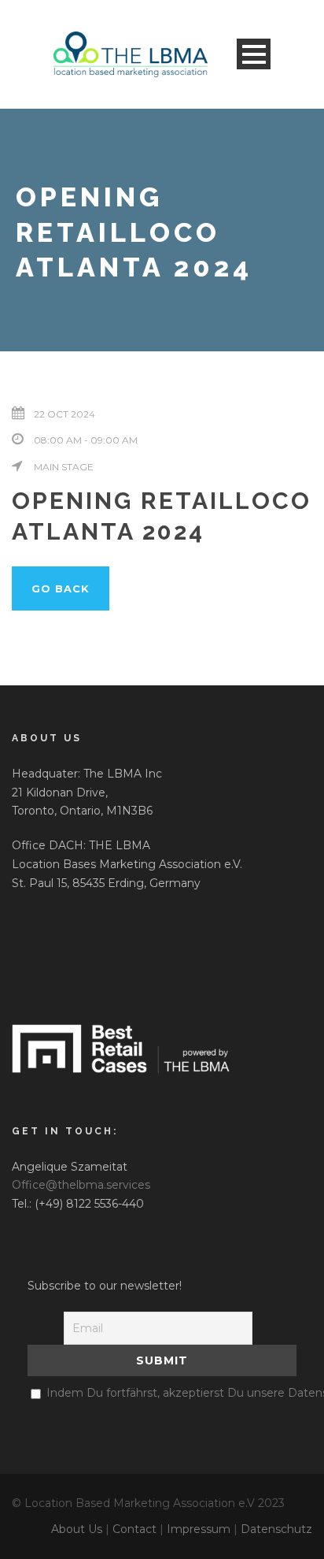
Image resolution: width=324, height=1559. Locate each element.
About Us (76, 1529)
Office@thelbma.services (81, 1185)
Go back (60, 588)
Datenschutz (276, 1529)
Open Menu (254, 54)
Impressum (198, 1529)
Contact (134, 1529)
